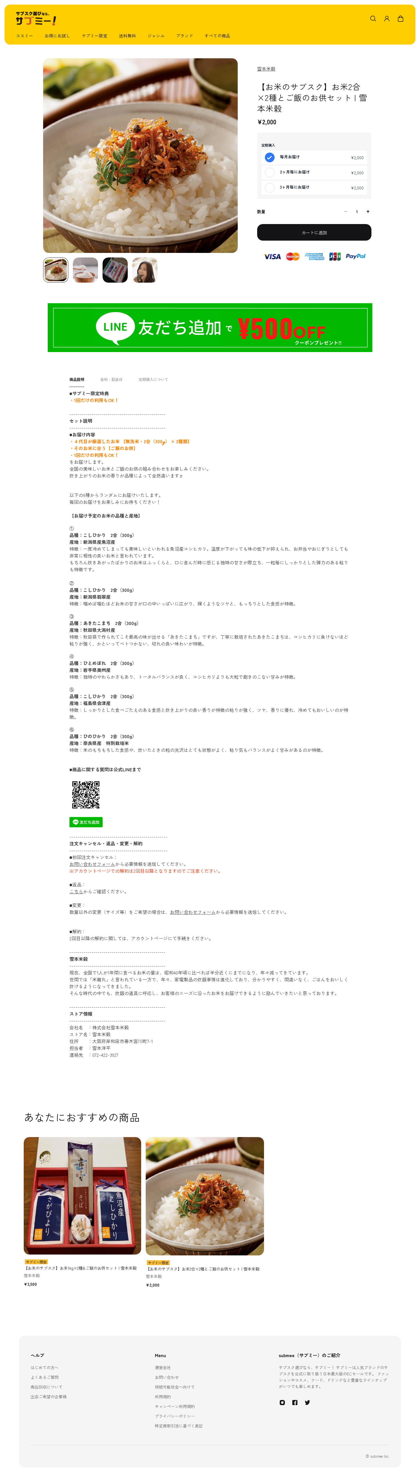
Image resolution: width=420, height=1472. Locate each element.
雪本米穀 (266, 68)
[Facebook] (295, 1402)
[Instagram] (282, 1402)
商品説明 (76, 379)
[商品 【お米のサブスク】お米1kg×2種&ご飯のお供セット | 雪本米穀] (82, 1196)
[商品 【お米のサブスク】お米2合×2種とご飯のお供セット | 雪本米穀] (205, 1196)
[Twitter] (307, 1402)
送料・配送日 (111, 379)
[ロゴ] (36, 19)
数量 (261, 211)
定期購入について (153, 379)
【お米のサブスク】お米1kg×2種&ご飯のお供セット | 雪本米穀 (80, 1268)
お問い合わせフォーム (92, 863)
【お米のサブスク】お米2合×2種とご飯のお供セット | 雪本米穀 (202, 1269)
